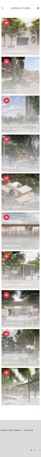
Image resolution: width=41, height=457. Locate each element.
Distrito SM (8, 401)
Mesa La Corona (11, 362)
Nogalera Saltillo (12, 245)
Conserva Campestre (14, 206)
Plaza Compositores (13, 129)
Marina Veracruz (11, 90)
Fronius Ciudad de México (16, 51)
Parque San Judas (12, 323)
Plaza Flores (9, 168)
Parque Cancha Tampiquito (17, 284)
